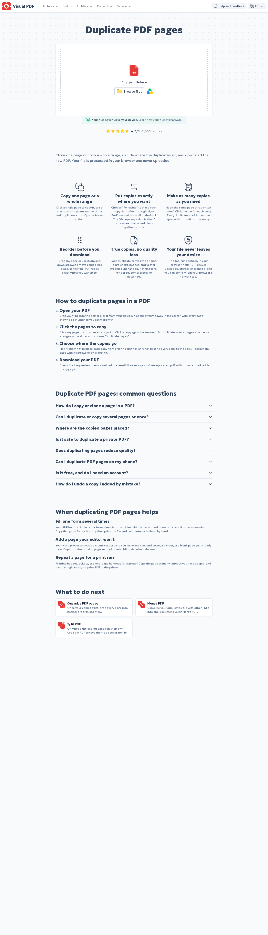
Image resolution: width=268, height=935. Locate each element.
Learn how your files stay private (160, 120)
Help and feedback (231, 6)
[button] (134, 80)
